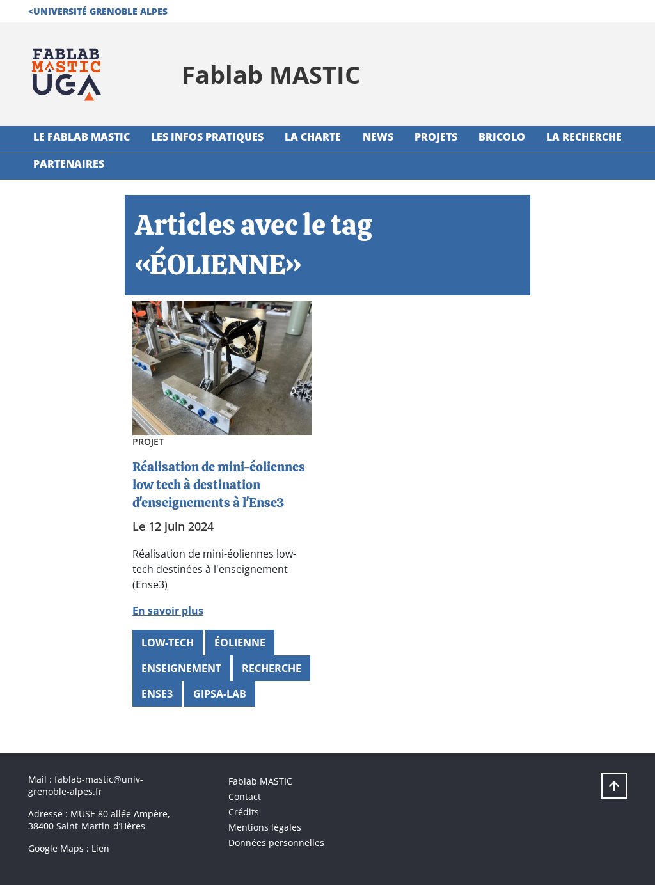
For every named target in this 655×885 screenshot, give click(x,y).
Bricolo (501, 137)
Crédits (243, 812)
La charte (313, 137)
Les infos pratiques (207, 137)
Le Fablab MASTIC (81, 137)
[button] (98, 11)
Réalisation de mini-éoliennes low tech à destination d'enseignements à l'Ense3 (218, 484)
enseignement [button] (181, 668)
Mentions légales (264, 827)
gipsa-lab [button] (219, 694)
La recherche (584, 137)
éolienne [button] (239, 643)
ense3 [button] (157, 694)
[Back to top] (614, 786)
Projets (435, 137)
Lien (100, 848)
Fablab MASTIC (260, 781)
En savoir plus (167, 611)
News (378, 137)
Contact (244, 796)
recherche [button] (271, 668)
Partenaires (68, 164)
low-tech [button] (167, 643)
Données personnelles (276, 842)
